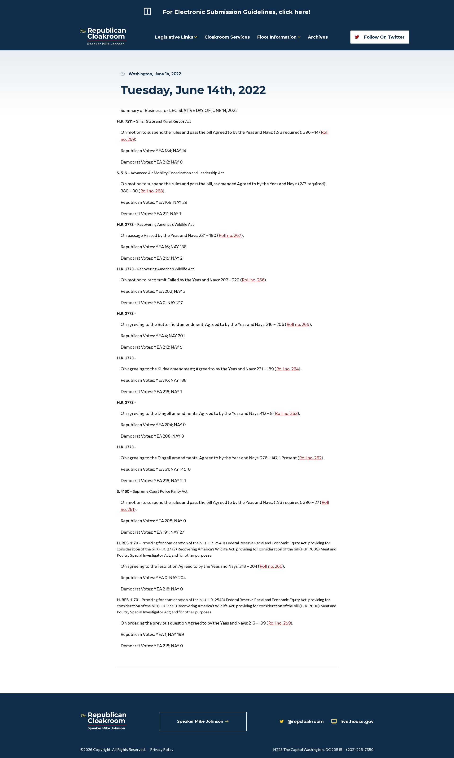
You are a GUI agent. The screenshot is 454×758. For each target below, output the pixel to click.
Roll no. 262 (310, 457)
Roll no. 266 (253, 279)
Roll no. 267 (230, 235)
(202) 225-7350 (360, 749)
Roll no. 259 (279, 622)
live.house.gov (357, 721)
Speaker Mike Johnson (200, 721)
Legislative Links (174, 37)
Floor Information (277, 37)
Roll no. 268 (151, 190)
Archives (318, 37)
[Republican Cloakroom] (103, 37)
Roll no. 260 (271, 566)
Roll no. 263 (286, 413)
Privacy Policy (161, 749)
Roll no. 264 (287, 368)
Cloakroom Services (227, 37)
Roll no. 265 (298, 324)
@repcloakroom (306, 721)
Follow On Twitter (384, 37)
